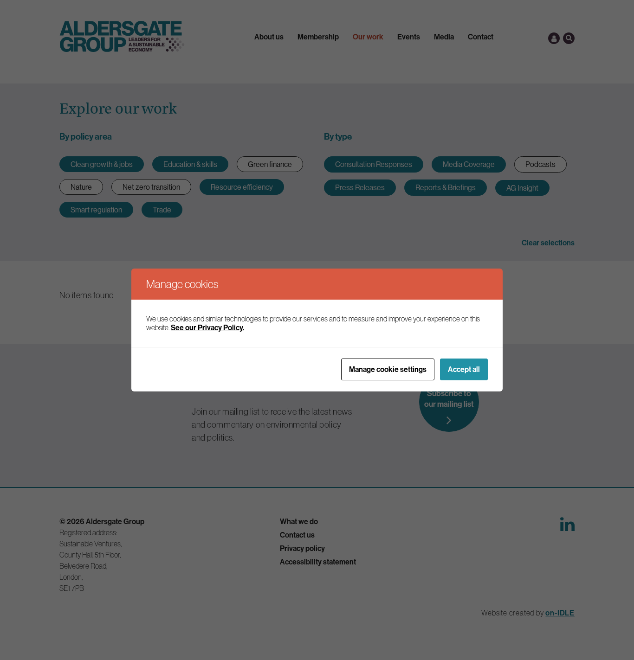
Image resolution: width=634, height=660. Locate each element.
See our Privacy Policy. (207, 327)
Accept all (464, 369)
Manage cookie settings (388, 369)
